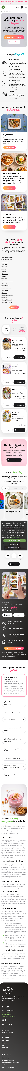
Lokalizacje (5, 1047)
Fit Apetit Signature (11, 173)
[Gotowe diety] (14, 202)
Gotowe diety (8, 214)
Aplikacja (4, 1065)
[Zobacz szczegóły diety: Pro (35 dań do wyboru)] (7, 416)
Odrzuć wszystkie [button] (14, 544)
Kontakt (5, 1007)
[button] (14, 547)
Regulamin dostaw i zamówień (10, 1062)
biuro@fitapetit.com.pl (15, 693)
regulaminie (20, 940)
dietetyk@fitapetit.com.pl (7, 978)
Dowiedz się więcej (15, 537)
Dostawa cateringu (13, 686)
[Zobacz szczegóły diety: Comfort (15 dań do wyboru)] (7, 368)
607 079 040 (6, 1012)
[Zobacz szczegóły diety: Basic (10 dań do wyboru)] (7, 344)
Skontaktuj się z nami (8, 1067)
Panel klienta (5, 1058)
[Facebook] (3, 1020)
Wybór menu (8, 135)
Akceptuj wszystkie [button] (14, 540)
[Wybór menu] (14, 123)
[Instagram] (5, 1020)
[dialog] (14, 535)
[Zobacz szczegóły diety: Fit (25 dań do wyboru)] (7, 393)
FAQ (3, 1043)
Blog (3, 1045)
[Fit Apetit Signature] (14, 162)
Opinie (4, 1050)
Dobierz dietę (5, 1040)
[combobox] (24, 522)
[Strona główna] (1, 11)
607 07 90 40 (13, 970)
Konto (17, 7)
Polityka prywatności (8, 1060)
